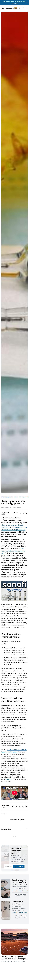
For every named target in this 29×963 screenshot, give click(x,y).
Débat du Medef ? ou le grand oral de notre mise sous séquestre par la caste (14, 959)
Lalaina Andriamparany (17, 819)
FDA (16, 497)
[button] (19, 8)
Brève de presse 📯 (7, 497)
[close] (27, 2)
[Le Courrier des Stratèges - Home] (9, 8)
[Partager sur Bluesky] (26, 513)
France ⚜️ (14, 890)
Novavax (8, 779)
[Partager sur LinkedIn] (20, 513)
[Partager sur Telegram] (23, 513)
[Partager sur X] (17, 513)
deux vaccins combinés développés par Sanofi (13, 551)
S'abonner (20, 866)
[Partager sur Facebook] (14, 513)
